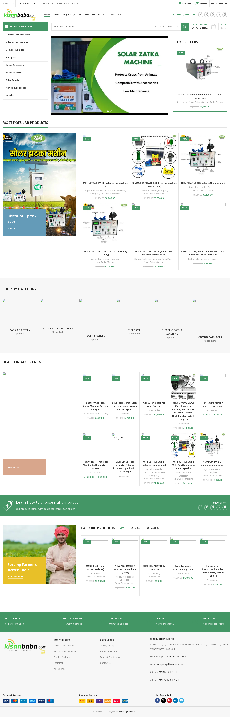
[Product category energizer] (134, 318)
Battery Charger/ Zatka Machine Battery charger (95, 406)
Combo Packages (148, 191)
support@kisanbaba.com (171, 657)
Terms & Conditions (110, 657)
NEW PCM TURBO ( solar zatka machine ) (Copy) (105, 253)
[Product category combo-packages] (210, 322)
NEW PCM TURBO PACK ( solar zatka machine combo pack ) (154, 253)
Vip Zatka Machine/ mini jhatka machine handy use (200, 96)
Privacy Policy (107, 646)
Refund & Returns (109, 652)
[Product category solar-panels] (96, 321)
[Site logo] (20, 15)
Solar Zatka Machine (199, 102)
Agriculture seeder (94, 191)
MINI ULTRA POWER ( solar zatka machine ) (105, 184)
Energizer (94, 194)
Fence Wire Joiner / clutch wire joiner (213, 404)
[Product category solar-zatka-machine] (58, 317)
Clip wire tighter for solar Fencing (154, 404)
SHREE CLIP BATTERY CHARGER (154, 568)
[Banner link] (39, 184)
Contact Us (105, 663)
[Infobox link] (200, 26)
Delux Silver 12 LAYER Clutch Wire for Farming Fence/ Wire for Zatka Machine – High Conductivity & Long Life (183, 411)
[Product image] (200, 70)
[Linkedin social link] (218, 14)
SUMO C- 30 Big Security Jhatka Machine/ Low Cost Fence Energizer (202, 253)
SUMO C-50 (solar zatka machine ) (95, 568)
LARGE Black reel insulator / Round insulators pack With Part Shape (124, 467)
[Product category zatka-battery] (20, 318)
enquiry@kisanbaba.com (171, 664)
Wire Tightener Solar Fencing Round (183, 568)
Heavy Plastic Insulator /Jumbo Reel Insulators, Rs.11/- (95, 465)
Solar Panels (167, 259)
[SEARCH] (185, 27)
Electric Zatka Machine (65, 652)
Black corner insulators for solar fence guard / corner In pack (124, 406)
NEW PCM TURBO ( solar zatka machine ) (203, 183)
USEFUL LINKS (107, 640)
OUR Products (62, 640)
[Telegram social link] (224, 14)
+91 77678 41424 (168, 680)
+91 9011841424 (167, 672)
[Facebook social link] (200, 14)
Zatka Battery (216, 102)
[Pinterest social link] (212, 14)
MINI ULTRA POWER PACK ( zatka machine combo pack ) (154, 184)
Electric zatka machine (114, 191)
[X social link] (206, 14)
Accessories (182, 102)
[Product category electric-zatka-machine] (172, 320)
